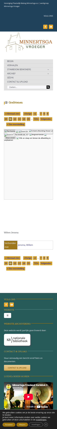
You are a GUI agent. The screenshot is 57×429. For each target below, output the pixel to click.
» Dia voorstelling (15, 124)
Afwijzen (22, 424)
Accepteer (9, 424)
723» (36, 119)
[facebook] (45, 27)
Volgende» (46, 119)
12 (15, 119)
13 (19, 119)
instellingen (41, 420)
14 (24, 119)
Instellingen (36, 424)
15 (28, 119)
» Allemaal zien (12, 114)
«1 (35, 114)
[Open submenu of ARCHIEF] (48, 74)
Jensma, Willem (25, 245)
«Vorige (28, 114)
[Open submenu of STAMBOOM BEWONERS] (48, 70)
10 (6, 119)
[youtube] (51, 27)
